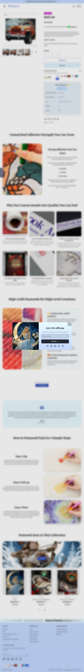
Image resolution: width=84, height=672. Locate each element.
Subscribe (54, 341)
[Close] (70, 324)
